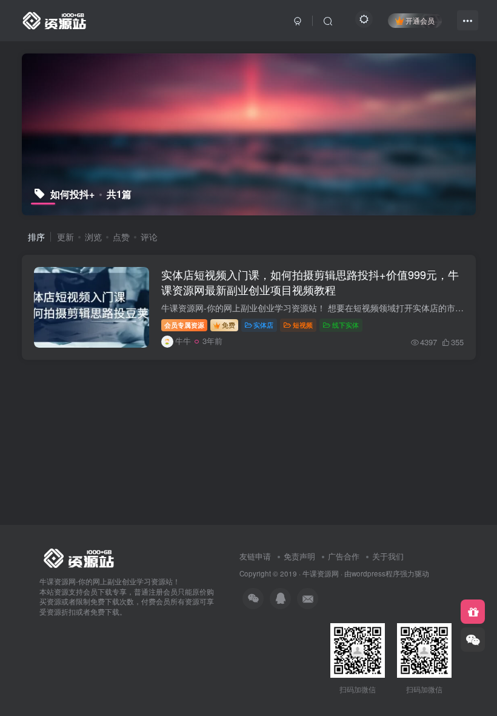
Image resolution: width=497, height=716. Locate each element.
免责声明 (299, 556)
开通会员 (420, 20)
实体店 (263, 324)
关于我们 (388, 556)
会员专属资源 (184, 324)
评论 (149, 237)
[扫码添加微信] (473, 639)
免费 (228, 324)
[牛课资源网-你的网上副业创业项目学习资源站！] (55, 19)
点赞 (121, 237)
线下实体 (345, 324)
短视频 (303, 324)
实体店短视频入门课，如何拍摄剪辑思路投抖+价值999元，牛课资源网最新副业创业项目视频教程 (310, 281)
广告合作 (343, 556)
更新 (65, 237)
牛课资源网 (320, 573)
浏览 (93, 237)
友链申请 (255, 556)
